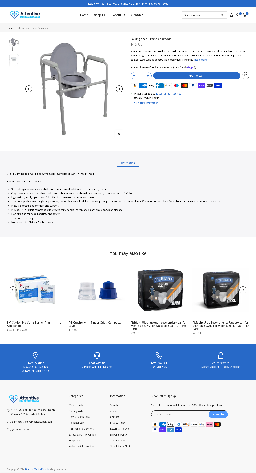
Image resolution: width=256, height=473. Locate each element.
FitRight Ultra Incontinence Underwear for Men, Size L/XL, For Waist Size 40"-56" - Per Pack (220, 326)
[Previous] (28, 88)
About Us (119, 15)
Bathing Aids (76, 411)
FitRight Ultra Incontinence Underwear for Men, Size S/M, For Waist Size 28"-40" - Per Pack (159, 326)
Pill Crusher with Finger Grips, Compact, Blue (95, 324)
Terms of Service (119, 440)
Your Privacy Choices (122, 446)
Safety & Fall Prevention (82, 434)
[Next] (119, 88)
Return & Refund (119, 428)
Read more (200, 59)
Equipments (75, 440)
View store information (146, 102)
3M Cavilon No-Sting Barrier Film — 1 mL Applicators (34, 324)
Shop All (99, 15)
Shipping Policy (118, 434)
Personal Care (77, 422)
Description (128, 163)
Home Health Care (79, 416)
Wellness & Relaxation (81, 446)
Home (84, 15)
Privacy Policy (117, 422)
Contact (137, 15)
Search (114, 405)
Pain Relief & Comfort (81, 428)
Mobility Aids (76, 405)
